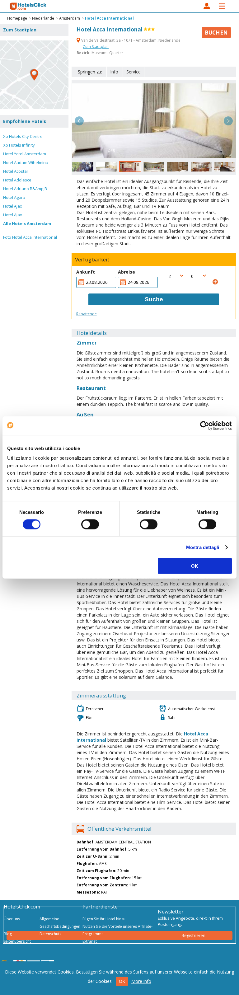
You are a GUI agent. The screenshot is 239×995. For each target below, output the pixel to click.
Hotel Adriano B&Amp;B (25, 188)
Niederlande (43, 18)
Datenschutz (50, 933)
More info (141, 981)
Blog (8, 933)
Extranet (89, 941)
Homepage (17, 18)
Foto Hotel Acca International (30, 237)
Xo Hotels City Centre (23, 136)
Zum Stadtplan (96, 46)
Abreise (126, 272)
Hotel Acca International (109, 18)
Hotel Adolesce (17, 180)
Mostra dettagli (202, 547)
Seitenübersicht (17, 941)
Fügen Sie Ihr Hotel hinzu (103, 919)
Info (114, 72)
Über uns (12, 919)
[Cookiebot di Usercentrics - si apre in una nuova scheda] (204, 425)
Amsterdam (69, 18)
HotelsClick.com (28, 6)
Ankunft (85, 272)
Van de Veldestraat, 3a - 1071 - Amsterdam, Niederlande (130, 40)
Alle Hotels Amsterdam (27, 223)
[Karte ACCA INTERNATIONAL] (34, 74)
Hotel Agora (14, 197)
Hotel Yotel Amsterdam (24, 154)
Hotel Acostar (15, 171)
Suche (154, 299)
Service (133, 72)
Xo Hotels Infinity (19, 145)
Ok (122, 981)
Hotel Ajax (12, 206)
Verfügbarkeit (92, 259)
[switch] (90, 524)
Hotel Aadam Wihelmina (25, 162)
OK (194, 566)
